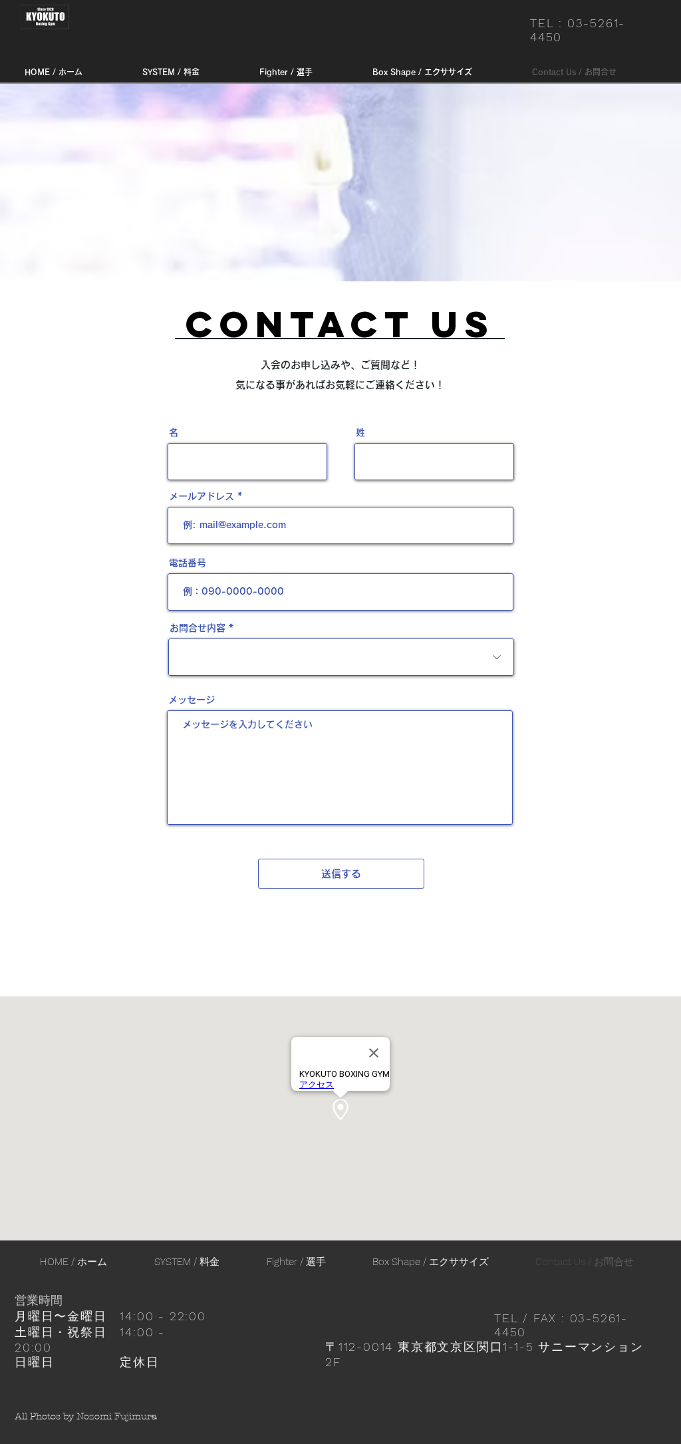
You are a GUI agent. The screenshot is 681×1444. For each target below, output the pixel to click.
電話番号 (187, 562)
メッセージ (191, 699)
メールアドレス (201, 496)
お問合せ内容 (197, 628)
